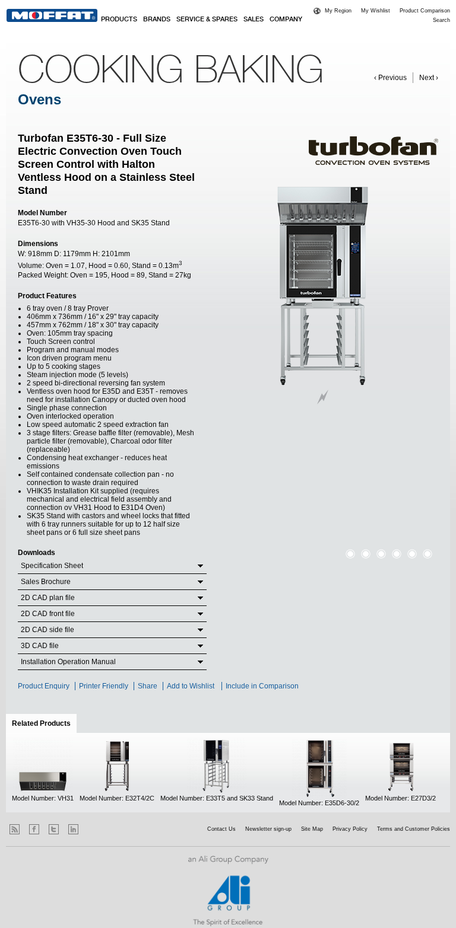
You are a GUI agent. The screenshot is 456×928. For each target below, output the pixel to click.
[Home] (52, 15)
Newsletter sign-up (268, 829)
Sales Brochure (46, 582)
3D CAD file (40, 646)
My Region (338, 11)
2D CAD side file (47, 630)
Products (119, 19)
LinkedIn (73, 829)
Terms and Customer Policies (413, 829)
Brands (156, 19)
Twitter (54, 829)
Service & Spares (207, 19)
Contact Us (221, 829)
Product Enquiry (43, 686)
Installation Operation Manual (68, 662)
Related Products (44, 723)
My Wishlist (375, 11)
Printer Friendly (103, 686)
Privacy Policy (350, 829)
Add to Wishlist (190, 686)
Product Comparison (425, 11)
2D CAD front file (48, 614)
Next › (428, 78)
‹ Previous (390, 78)
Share (147, 686)
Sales (253, 19)
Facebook (34, 829)
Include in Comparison (263, 686)
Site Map (312, 829)
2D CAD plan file (48, 598)
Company (286, 19)
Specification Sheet (52, 566)
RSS (15, 829)
